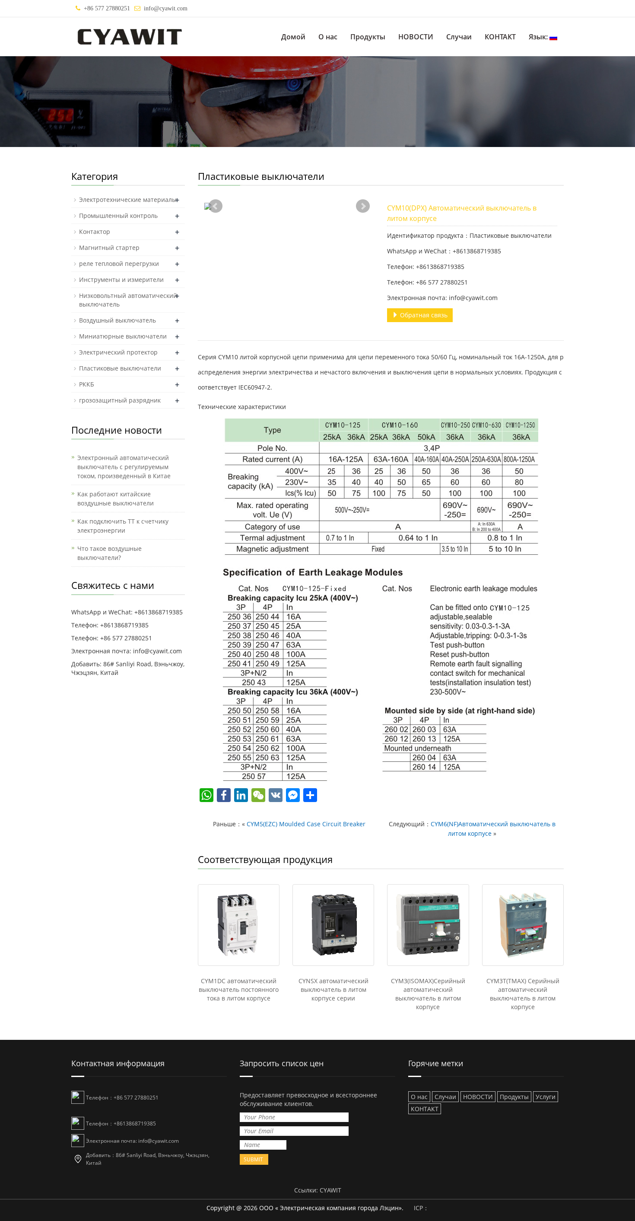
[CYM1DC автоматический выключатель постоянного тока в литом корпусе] (238, 925)
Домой (293, 37)
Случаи (459, 37)
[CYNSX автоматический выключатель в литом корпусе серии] (333, 925)
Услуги (546, 1097)
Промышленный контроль (118, 215)
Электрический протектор (118, 352)
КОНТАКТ (500, 37)
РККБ (86, 384)
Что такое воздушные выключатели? (109, 553)
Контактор (94, 231)
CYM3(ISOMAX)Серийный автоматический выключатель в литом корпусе (428, 994)
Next (363, 206)
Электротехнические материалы (128, 199)
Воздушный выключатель (117, 320)
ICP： (421, 1208)
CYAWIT (330, 1190)
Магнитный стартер (109, 247)
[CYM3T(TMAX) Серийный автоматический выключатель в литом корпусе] (523, 925)
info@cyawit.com (165, 8)
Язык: (539, 37)
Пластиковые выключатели (120, 368)
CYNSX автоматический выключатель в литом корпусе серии (333, 989)
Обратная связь (423, 315)
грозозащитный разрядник (120, 400)
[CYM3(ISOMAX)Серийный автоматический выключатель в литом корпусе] (428, 925)
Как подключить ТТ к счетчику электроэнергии (122, 525)
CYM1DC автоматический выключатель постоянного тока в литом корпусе (239, 989)
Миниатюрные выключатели (123, 336)
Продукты (367, 37)
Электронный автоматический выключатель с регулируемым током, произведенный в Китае (124, 467)
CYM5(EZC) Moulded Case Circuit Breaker (306, 824)
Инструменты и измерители (121, 279)
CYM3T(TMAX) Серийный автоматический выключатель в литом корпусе (522, 994)
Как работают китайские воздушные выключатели (115, 498)
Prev (215, 206)
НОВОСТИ (415, 37)
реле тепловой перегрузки (119, 263)
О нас (327, 37)
